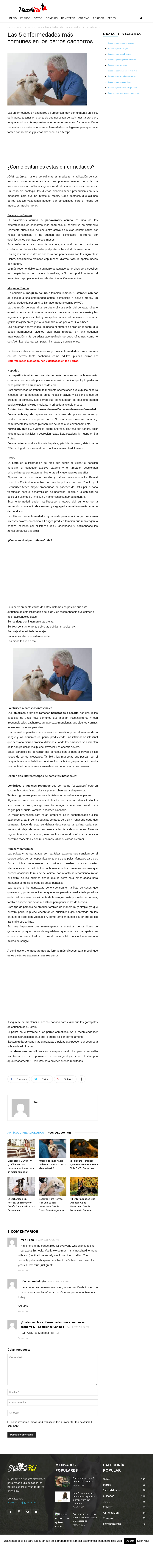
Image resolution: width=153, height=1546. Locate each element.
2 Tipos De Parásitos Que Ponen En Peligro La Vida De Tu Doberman (84, 1164)
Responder (23, 1270)
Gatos (38, 18)
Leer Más (143, 1540)
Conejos (52, 18)
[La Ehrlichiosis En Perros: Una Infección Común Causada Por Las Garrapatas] (21, 1186)
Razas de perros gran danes (119, 82)
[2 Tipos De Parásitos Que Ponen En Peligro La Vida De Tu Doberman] (84, 1148)
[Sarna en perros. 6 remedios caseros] (62, 1481)
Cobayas (84, 18)
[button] (141, 18)
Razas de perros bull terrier (119, 54)
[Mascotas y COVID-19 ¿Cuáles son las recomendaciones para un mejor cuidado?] (21, 1148)
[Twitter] (28, 1512)
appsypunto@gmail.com (22, 1502)
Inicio (13, 18)
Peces (111, 18)
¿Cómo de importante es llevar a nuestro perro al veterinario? (52, 1164)
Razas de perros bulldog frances (121, 76)
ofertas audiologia (33, 1281)
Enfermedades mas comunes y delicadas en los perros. (43, 360)
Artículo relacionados (25, 1132)
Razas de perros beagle (118, 48)
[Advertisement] (52, 147)
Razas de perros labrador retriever (122, 71)
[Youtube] (36, 1512)
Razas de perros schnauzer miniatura (123, 93)
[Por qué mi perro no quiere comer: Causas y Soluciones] (62, 1520)
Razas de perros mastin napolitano (122, 87)
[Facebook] (10, 1512)
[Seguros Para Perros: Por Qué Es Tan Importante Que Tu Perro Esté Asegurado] (52, 1186)
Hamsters (68, 18)
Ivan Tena (27, 1239)
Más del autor (59, 1132)
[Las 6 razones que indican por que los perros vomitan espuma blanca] (62, 1496)
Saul (36, 1102)
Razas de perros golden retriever (122, 59)
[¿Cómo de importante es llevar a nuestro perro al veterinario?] (52, 1148)
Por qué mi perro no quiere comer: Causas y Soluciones (85, 1517)
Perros (25, 18)
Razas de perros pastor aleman (121, 43)
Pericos (98, 18)
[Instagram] (19, 1512)
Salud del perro (25, 27)
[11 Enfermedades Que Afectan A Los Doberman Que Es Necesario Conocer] (84, 1186)
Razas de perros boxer (117, 65)
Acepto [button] (130, 1540)
